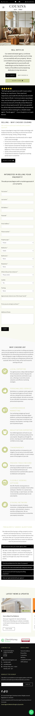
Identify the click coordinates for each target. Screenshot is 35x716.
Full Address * (4, 207)
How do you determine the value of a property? (15, 563)
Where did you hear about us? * (9, 272)
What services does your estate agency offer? (15, 546)
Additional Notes (5, 312)
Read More (9, 628)
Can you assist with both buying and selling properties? (14, 573)
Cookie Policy (24, 655)
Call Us (5, 2)
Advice (4, 610)
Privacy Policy (24, 653)
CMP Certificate (24, 661)
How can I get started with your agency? (13, 578)
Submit (5, 329)
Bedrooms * (4, 247)
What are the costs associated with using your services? (17, 567)
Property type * (5, 239)
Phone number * (5, 231)
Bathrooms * (4, 255)
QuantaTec (21, 704)
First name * (4, 191)
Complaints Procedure (26, 659)
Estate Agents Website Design (9, 704)
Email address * (5, 223)
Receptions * (4, 264)
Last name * (4, 199)
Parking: (3, 288)
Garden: (3, 280)
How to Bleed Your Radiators (11, 616)
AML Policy (23, 657)
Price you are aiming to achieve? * (10, 304)
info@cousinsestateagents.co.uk (9, 660)
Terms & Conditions (25, 651)
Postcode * (4, 215)
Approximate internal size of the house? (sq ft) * (14, 296)
